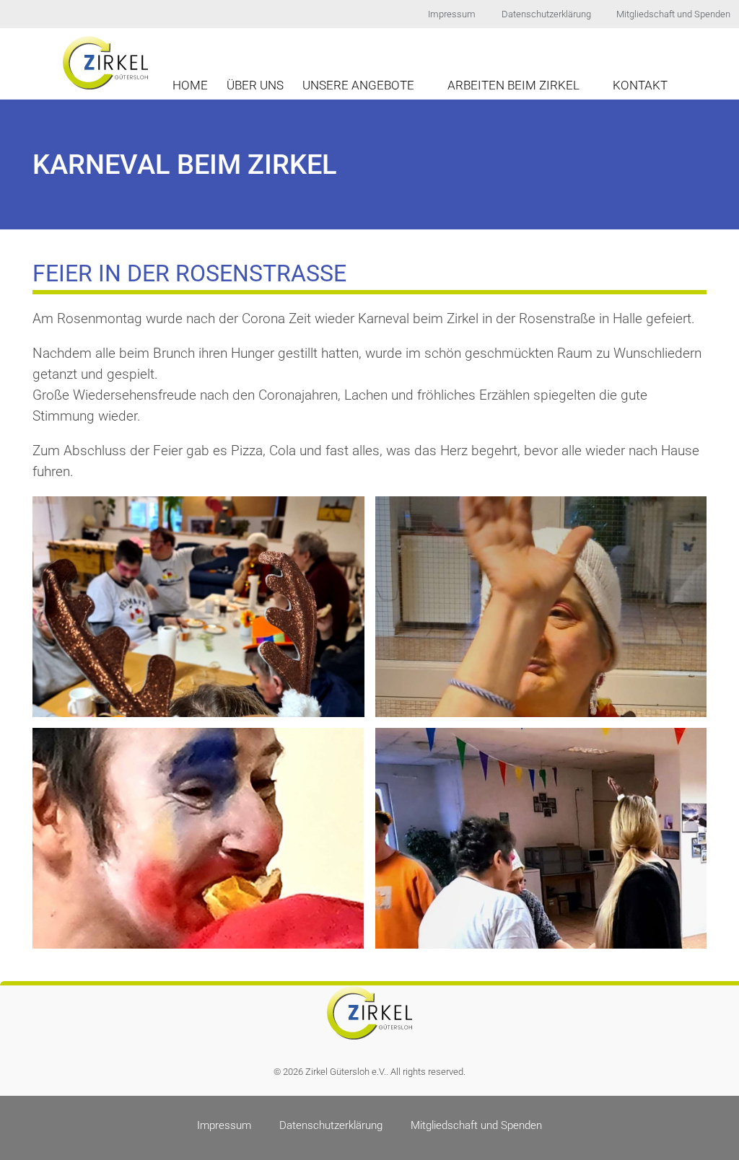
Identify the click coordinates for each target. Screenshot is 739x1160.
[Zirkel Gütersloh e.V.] (105, 62)
